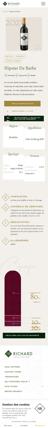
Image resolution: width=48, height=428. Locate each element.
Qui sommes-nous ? (17, 382)
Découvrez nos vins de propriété (22, 335)
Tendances (12, 377)
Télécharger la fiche (22, 111)
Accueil (5, 11)
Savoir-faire (13, 372)
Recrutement (13, 391)
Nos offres (12, 367)
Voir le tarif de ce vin (22, 104)
